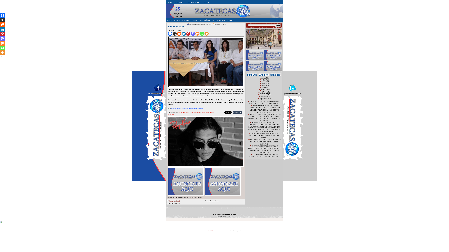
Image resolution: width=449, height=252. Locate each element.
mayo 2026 (265, 83)
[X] (175, 34)
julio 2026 (265, 80)
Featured (172, 201)
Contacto (179, 2)
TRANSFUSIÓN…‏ (177, 26)
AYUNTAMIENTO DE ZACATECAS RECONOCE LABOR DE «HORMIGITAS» (264, 155)
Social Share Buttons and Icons (217, 231)
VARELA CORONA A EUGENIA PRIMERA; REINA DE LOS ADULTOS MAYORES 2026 (265, 102)
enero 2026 (265, 91)
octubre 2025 (265, 97)
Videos (206, 2)
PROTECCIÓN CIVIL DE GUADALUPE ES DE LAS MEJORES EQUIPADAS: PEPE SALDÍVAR (265, 142)
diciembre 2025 (265, 93)
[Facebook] (170, 34)
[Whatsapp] (202, 34)
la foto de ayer (218, 20)
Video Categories (193, 2)
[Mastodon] (193, 34)
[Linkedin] (184, 34)
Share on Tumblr (237, 112)
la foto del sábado (181, 20)
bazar (229, 20)
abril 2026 (265, 85)
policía (194, 20)
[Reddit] (179, 34)
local (169, 20)
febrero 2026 (265, 89)
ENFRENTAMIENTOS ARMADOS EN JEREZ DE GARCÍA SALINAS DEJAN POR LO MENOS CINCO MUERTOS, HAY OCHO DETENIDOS (264, 149)
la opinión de (205, 20)
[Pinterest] (188, 34)
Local (178, 201)
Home (170, 2)
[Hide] (1, 57)
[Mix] (197, 34)
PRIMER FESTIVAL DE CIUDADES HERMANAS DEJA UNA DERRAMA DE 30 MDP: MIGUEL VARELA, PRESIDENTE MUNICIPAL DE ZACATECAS (264, 109)
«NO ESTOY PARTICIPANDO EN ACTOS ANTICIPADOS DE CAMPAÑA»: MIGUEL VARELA (264, 135)
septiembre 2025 (265, 98)
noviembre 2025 (265, 95)
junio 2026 (265, 82)
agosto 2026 (265, 78)
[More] (207, 34)
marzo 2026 (265, 87)
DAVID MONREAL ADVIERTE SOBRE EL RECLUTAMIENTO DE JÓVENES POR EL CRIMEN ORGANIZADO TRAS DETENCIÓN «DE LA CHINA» (264, 117)
